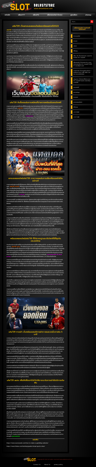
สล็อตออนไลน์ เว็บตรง (54, 15)
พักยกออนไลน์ (76, 36)
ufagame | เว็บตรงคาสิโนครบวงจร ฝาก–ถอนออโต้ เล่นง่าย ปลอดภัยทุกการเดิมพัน (81, 80)
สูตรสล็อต (73, 15)
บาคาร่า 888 (76, 117)
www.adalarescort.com (65, 459)
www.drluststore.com (43, 8)
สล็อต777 (21, 15)
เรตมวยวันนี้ (76, 87)
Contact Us (36, 465)
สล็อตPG (36, 15)
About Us (47, 465)
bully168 (22, 194)
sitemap (88, 15)
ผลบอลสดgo (76, 92)
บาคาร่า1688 (76, 112)
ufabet (75, 46)
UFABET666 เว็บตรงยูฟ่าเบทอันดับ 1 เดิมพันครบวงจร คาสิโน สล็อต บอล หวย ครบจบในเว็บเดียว (82, 72)
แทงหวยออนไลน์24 (77, 102)
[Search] (91, 21)
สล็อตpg (75, 51)
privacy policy (58, 465)
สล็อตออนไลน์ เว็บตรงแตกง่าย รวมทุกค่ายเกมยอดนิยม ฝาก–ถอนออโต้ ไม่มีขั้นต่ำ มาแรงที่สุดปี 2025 (82, 64)
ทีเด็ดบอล (75, 107)
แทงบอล (75, 41)
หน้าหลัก (7, 15)
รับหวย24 (75, 97)
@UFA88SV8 (16, 436)
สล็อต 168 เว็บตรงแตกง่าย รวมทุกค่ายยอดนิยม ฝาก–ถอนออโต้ (82, 56)
